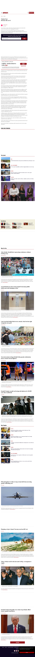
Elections (12, 177)
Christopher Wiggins (4, 360)
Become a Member (23, 64)
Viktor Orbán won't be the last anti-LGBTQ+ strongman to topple (16, 562)
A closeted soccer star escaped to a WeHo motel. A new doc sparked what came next (22, 455)
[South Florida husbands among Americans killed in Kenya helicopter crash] (5, 159)
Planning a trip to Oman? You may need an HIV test (14, 529)
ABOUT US (6, 647)
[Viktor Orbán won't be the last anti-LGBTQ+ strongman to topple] (17, 575)
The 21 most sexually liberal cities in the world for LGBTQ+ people (19, 225)
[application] (18, 191)
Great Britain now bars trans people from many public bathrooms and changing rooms (15, 287)
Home (2, 16)
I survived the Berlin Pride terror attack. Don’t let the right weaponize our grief (16, 322)
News (11, 159)
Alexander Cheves (3, 324)
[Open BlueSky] (16, 651)
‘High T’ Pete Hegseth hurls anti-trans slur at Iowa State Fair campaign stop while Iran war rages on (22, 449)
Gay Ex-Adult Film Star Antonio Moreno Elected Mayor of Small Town (31, 225)
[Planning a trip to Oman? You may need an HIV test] (17, 541)
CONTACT (3, 647)
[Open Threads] (18, 651)
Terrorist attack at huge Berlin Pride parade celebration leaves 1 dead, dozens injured (16, 357)
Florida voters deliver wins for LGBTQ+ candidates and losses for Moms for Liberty (22, 179)
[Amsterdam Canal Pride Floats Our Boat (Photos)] (3, 227)
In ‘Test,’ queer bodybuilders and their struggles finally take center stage (22, 166)
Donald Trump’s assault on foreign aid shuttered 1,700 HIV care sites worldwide (16, 391)
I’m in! (24, 38)
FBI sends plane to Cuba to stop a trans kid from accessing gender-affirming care (16, 482)
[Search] (27, 12)
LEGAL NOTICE (17, 648)
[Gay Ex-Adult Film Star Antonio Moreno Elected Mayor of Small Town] (26, 223)
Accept (27, 652)
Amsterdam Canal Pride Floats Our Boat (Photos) (8, 227)
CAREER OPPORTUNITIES (10, 647)
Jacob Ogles (3, 394)
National (12, 447)
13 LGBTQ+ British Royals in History (19, 227)
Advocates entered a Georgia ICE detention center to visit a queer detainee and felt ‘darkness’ (21, 173)
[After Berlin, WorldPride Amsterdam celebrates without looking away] (17, 266)
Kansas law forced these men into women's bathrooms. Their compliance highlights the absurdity (20, 431)
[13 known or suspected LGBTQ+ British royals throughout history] (14, 227)
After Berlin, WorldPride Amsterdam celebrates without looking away (16, 252)
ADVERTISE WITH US (16, 647)
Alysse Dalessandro (4, 255)
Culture (12, 459)
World (4, 16)
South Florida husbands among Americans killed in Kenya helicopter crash (22, 160)
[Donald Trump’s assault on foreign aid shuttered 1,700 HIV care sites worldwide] (17, 405)
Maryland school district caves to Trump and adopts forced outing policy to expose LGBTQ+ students (21, 437)
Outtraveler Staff (5, 24)
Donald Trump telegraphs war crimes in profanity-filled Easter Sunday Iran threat (15, 610)
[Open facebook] (14, 651)
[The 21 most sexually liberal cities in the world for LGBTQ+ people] (14, 223)
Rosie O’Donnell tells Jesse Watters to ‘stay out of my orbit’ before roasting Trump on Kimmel (21, 462)
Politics (12, 428)
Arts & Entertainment (14, 165)
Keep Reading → (5, 282)
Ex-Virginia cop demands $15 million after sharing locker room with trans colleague (22, 443)
